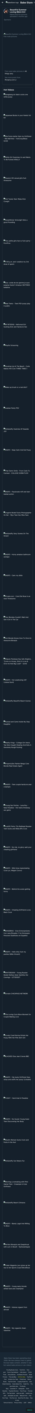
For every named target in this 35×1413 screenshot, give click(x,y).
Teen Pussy (23, 1391)
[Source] (15, 80)
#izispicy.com (10, 80)
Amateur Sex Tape (13, 1379)
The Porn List (13, 1398)
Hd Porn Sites (21, 1377)
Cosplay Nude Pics (23, 1381)
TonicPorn (22, 1370)
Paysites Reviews (13, 1391)
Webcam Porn (23, 1395)
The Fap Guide (11, 1393)
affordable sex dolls (13, 1395)
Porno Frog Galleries (12, 1372)
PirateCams (23, 1379)
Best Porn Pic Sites (23, 1398)
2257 (25, 1402)
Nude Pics (26, 1384)
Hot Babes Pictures (22, 1374)
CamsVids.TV (13, 1388)
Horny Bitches (11, 1374)
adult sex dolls (20, 1393)
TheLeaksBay (12, 1377)
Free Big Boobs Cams (12, 1370)
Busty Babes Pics (17, 1384)
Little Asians (23, 1372)
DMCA (30, 1402)
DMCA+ (30, 1410)
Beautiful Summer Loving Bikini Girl (18, 11)
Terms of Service (8, 1402)
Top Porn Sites (12, 1381)
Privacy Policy (18, 1402)
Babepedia (21, 1388)
